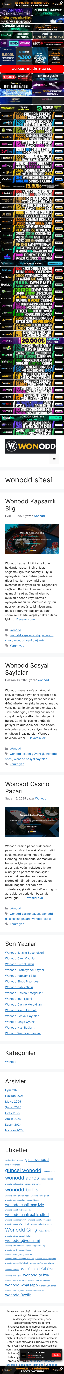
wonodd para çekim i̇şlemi (16, 1263)
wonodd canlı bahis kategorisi (18, 1210)
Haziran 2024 (14, 1130)
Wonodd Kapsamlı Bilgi (20, 975)
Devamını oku (25, 619)
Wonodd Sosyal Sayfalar (26, 669)
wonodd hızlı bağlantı (14, 1246)
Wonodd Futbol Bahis (19, 964)
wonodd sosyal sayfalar (30, 759)
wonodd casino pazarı (25, 913)
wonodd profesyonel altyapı (42, 1263)
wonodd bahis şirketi (40, 1196)
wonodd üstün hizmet (35, 1290)
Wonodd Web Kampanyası (23, 1033)
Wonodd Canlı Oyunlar (20, 958)
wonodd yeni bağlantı (29, 640)
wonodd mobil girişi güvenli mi (18, 1254)
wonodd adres (22, 1178)
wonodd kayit (11, 1250)
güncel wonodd (23, 1170)
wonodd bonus (33, 1200)
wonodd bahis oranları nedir (17, 1196)
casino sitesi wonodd (14, 1160)
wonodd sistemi (12, 1270)
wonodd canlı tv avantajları (40, 1220)
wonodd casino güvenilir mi (17, 1224)
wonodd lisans (25, 1250)
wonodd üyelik (18, 1295)
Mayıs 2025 (13, 1101)
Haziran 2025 (14, 1096)
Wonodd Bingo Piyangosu (22, 981)
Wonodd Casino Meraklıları (23, 1004)
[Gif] (32, 186)
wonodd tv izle (36, 1275)
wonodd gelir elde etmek (41, 1224)
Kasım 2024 (13, 1124)
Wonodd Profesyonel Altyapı (24, 970)
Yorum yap (17, 645)
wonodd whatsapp (21, 1285)
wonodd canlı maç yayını (15, 1220)
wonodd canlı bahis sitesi (27, 1214)
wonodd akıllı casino (14, 1184)
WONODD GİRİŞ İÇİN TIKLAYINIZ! (32, 68)
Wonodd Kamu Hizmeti (21, 1010)
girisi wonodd (37, 1159)
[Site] (32, 115)
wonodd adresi (47, 1179)
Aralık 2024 (13, 1119)
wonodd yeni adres (47, 1286)
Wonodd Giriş (21, 1230)
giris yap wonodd (12, 1165)
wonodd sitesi (41, 918)
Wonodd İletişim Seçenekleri (24, 952)
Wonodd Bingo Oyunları (21, 1021)
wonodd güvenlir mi (22, 1240)
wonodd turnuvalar (13, 1276)
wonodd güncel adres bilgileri (18, 1236)
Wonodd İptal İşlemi (18, 998)
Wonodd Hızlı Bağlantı (20, 1027)
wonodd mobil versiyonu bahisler (19, 1259)
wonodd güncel (45, 1231)
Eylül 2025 (12, 1090)
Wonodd (15, 630)
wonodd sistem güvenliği (27, 753)
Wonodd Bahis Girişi (19, 987)
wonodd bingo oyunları (15, 1200)
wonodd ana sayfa (32, 1184)
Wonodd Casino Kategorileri (24, 993)
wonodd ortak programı (45, 1259)
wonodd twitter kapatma (15, 1280)
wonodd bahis (21, 1190)
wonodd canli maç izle (24, 1205)
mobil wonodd (49, 1171)
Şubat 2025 (13, 1107)
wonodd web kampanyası (39, 1280)
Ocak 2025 (12, 1113)
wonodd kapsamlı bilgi (25, 635)
